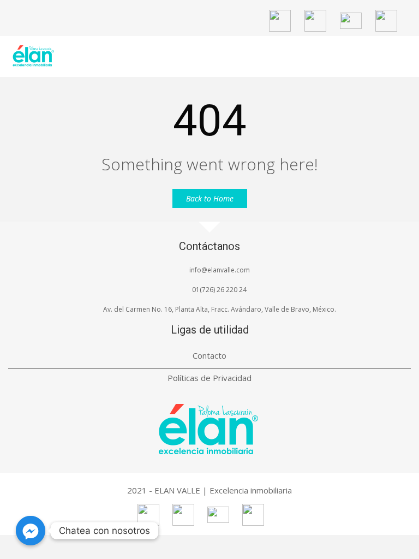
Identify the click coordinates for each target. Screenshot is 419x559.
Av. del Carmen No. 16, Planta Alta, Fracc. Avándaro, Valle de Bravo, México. (219, 309)
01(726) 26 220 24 (219, 289)
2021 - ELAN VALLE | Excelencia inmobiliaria (209, 490)
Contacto (209, 355)
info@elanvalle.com (219, 270)
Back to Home (210, 198)
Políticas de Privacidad (209, 377)
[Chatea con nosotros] (30, 530)
